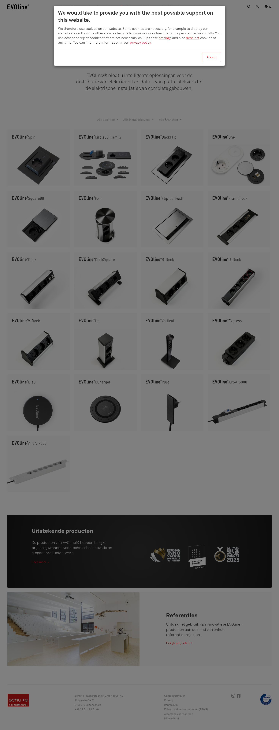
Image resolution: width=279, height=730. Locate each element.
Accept (211, 57)
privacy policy (140, 42)
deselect (192, 38)
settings (165, 38)
